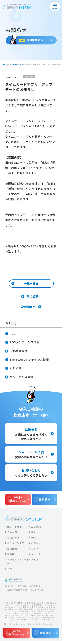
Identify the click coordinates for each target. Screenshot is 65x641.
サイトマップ (37, 590)
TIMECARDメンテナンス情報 (29, 359)
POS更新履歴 (19, 351)
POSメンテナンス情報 (25, 342)
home (6, 64)
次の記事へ (28, 306)
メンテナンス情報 (21, 377)
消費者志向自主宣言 (17, 590)
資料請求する (31, 40)
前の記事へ (34, 296)
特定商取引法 (36, 586)
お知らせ (16, 64)
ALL (12, 333)
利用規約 (9, 586)
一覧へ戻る (31, 283)
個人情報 (21, 586)
